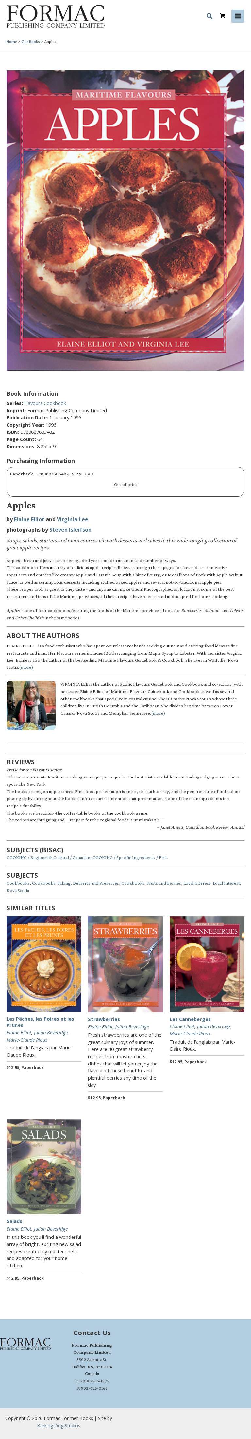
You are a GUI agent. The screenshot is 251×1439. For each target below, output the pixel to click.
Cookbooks (18, 883)
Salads (14, 1221)
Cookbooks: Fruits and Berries (151, 883)
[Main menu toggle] (237, 16)
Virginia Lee (72, 519)
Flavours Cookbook (45, 403)
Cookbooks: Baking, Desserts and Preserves (75, 883)
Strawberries (104, 1019)
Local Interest (196, 883)
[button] (210, 17)
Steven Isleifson (70, 529)
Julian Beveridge (51, 1032)
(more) (26, 667)
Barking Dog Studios (58, 1425)
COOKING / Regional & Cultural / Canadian (48, 857)
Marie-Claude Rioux (27, 1039)
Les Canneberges (190, 1019)
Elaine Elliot (29, 519)
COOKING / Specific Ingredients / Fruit (130, 857)
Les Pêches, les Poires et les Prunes (40, 1021)
